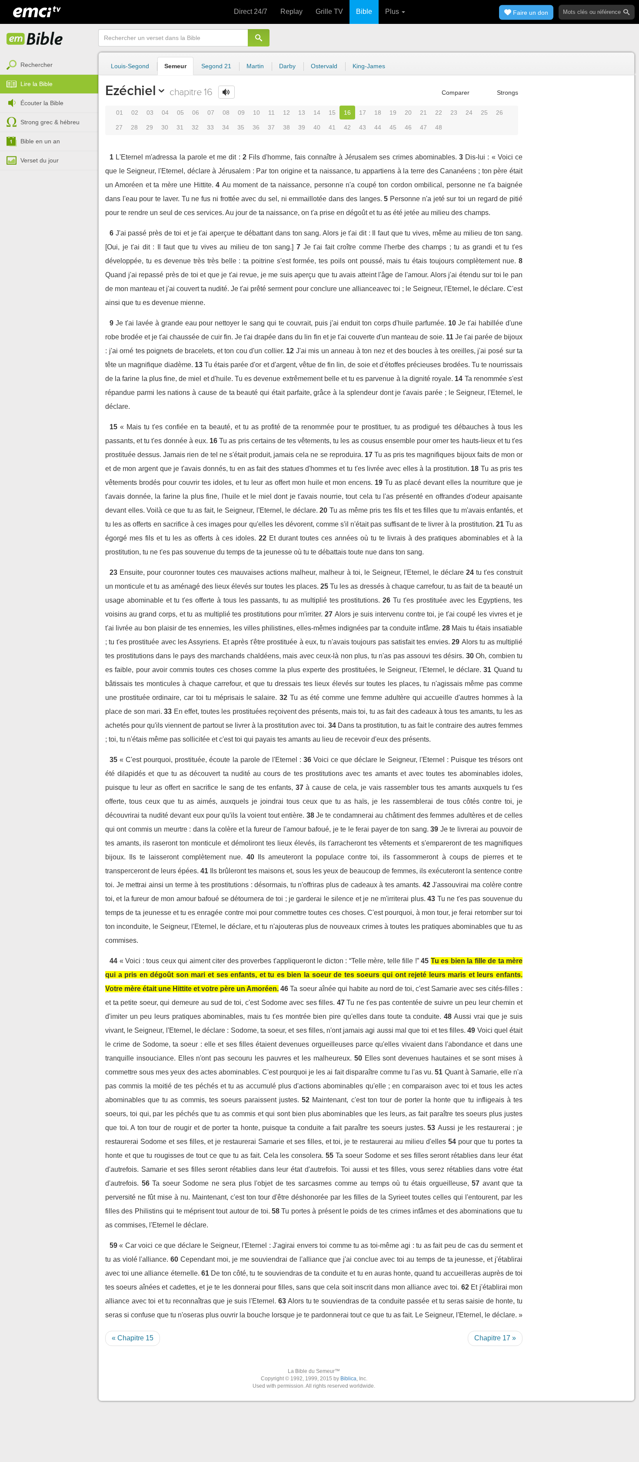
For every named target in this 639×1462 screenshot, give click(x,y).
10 (256, 112)
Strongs (506, 92)
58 (276, 1211)
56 (146, 1183)
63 (282, 1301)
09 (241, 112)
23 (453, 112)
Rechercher (36, 64)
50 (358, 1058)
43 (362, 127)
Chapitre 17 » (495, 1338)
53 (431, 1127)
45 (392, 127)
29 (149, 127)
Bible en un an (40, 141)
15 (332, 112)
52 (306, 1100)
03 (149, 112)
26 (499, 112)
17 (362, 112)
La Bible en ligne (35, 39)
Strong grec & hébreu (50, 122)
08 (226, 112)
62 (465, 1287)
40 (316, 127)
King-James (369, 66)
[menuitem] (49, 65)
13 (301, 112)
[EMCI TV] (37, 11)
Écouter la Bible (41, 102)
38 (286, 127)
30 (164, 127)
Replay (291, 11)
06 (195, 112)
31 (179, 127)
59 (113, 1245)
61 (205, 1273)
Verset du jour (39, 160)
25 (484, 112)
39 (301, 127)
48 (438, 127)
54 (452, 1141)
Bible (364, 11)
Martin (255, 66)
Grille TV (329, 11)
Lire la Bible (36, 83)
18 (377, 112)
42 (347, 127)
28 (134, 127)
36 (256, 127)
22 (438, 112)
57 (475, 1183)
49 (471, 1030)
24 (469, 112)
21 (423, 112)
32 (195, 127)
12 (286, 112)
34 (225, 127)
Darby (287, 66)
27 (119, 127)
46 (408, 127)
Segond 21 (216, 66)
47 (423, 127)
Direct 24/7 (250, 11)
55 (329, 1155)
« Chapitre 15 (132, 1338)
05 (180, 112)
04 (165, 112)
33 (210, 127)
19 (392, 112)
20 (408, 112)
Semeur (175, 66)
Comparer (454, 92)
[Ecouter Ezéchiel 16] (226, 92)
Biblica (348, 1379)
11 (271, 112)
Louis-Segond (130, 66)
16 (347, 112)
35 (240, 127)
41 (332, 127)
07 (210, 112)
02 (134, 112)
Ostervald (324, 66)
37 (271, 127)
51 (439, 1072)
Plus (393, 11)
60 (174, 1259)
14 (316, 112)
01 (119, 112)
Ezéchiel (130, 90)
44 (377, 127)
